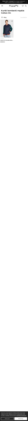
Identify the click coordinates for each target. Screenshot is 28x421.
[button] (13, 2)
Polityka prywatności (21, 415)
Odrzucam (7, 418)
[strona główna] (13, 6)
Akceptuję (20, 418)
